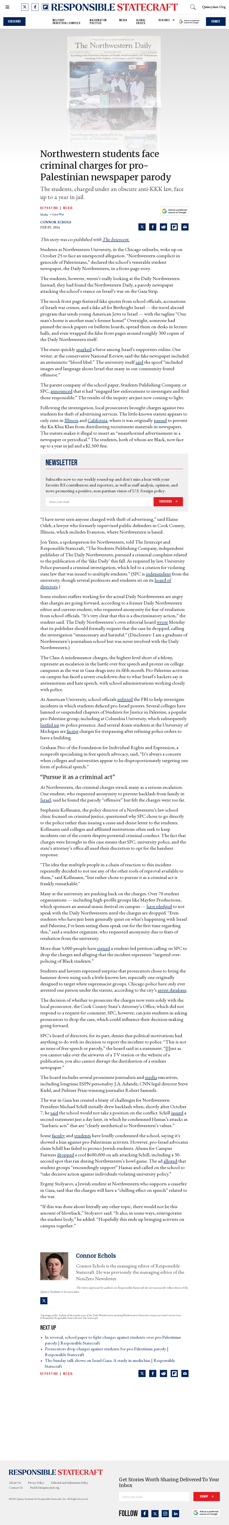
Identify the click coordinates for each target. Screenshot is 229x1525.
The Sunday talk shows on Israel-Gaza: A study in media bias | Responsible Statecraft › (110, 1363)
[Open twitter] (24, 7)
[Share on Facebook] (152, 227)
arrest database (172, 990)
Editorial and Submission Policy (69, 1483)
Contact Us (16, 1488)
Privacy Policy (36, 1483)
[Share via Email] (185, 227)
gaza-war (58, 214)
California (97, 420)
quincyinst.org (214, 6)
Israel (45, 800)
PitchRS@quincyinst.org (44, 1488)
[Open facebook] (35, 7)
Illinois (71, 420)
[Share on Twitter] (142, 227)
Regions (164, 20)
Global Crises (141, 21)
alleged (170, 1161)
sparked (84, 349)
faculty (58, 1135)
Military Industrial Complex (67, 21)
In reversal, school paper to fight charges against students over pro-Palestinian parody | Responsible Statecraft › (113, 1340)
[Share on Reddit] (163, 227)
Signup (204, 1496)
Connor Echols (55, 222)
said (139, 362)
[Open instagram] (165, 1513)
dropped (65, 1154)
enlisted (125, 699)
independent (158, 574)
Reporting (49, 208)
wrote (162, 622)
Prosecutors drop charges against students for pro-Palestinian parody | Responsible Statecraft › (106, 1351)
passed (160, 420)
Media (123, 20)
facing (72, 731)
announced (61, 391)
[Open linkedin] (175, 1513)
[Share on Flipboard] (174, 227)
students (82, 1135)
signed (103, 948)
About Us (15, 1483)
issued (177, 1112)
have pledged (159, 906)
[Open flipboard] (45, 7)
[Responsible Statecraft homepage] (56, 1472)
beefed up (49, 725)
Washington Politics (98, 21)
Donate (215, 21)
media (44, 214)
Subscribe (14, 21)
